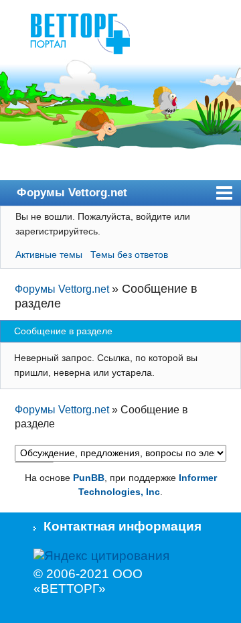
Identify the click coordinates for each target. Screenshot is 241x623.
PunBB (88, 477)
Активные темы (48, 254)
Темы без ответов (129, 254)
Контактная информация (123, 526)
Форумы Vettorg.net (72, 192)
